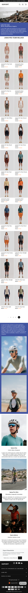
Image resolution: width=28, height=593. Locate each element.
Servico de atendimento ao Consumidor (12, 568)
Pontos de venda (6, 576)
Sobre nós (4, 572)
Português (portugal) (13, 579)
